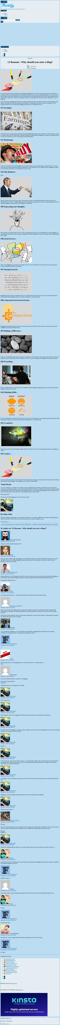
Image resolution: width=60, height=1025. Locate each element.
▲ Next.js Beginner (9, 969)
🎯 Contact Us (7, 973)
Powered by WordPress (6, 1021)
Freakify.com (8, 1018)
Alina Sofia (33, 66)
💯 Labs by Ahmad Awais (10, 963)
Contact (6, 14)
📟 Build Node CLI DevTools (11, 966)
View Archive (5, 521)
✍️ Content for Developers (10, 967)
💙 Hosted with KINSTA (10, 970)
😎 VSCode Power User (10, 965)
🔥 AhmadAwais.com (9, 959)
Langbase (14, 983)
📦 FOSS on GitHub (9, 962)
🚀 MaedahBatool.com (9, 960)
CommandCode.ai (18, 989)
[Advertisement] (30, 34)
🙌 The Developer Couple (10, 972)
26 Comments (32, 68)
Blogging (30, 58)
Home (5, 13)
